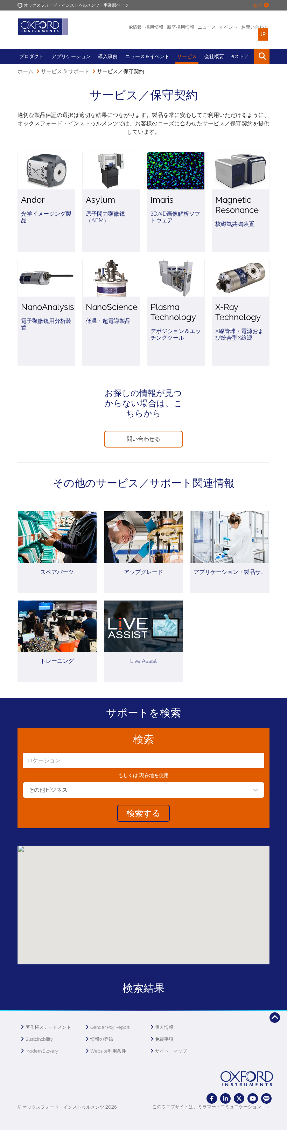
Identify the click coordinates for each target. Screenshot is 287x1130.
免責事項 (164, 1039)
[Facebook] (211, 1098)
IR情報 (135, 27)
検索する (143, 813)
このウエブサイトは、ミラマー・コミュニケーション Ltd (211, 1106)
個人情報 (164, 1027)
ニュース (207, 27)
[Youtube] (252, 1098)
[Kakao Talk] (266, 1098)
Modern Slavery (42, 1051)
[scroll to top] (275, 1017)
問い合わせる (143, 439)
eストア (240, 56)
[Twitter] (239, 1098)
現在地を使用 (154, 775)
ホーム (25, 71)
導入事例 (108, 56)
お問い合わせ (254, 27)
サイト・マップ (171, 1051)
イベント (228, 27)
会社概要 (214, 56)
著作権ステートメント (48, 1027)
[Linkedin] (225, 1098)
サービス (187, 56)
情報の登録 (101, 1039)
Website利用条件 (108, 1051)
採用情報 (154, 27)
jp (263, 34)
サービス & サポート (65, 71)
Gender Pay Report (110, 1027)
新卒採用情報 (180, 27)
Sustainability (39, 1039)
